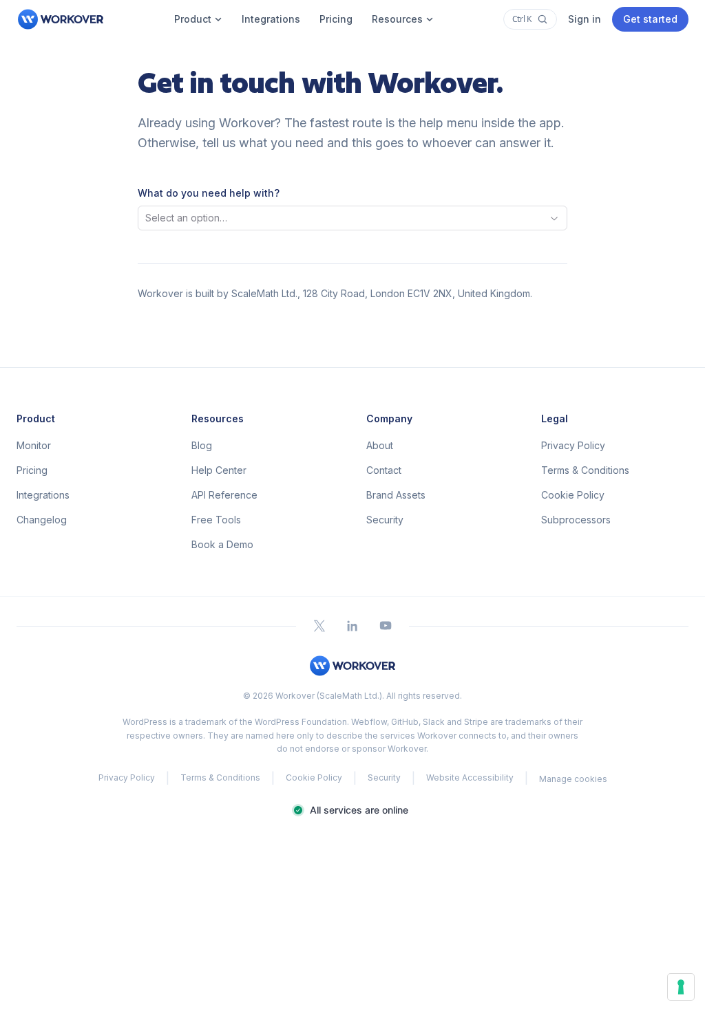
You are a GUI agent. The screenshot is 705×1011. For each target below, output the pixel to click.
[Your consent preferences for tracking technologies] (681, 987)
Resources (397, 19)
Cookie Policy (572, 495)
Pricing (335, 19)
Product (192, 19)
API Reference (224, 495)
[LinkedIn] (352, 626)
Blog (201, 445)
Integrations (271, 19)
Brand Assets (395, 495)
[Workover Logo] (61, 19)
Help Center (218, 470)
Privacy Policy (573, 445)
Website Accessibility (470, 777)
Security (384, 519)
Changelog (42, 519)
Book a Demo (222, 544)
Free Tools (216, 519)
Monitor (34, 445)
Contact (383, 470)
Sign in (584, 19)
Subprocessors (576, 519)
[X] (319, 626)
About (379, 445)
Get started (650, 19)
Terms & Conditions (585, 470)
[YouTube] (385, 626)
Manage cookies (573, 779)
